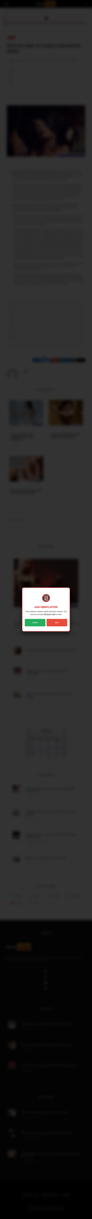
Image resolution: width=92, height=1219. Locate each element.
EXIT (57, 622)
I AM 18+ (35, 622)
